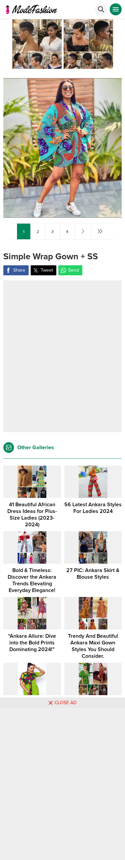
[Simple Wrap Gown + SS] (62, 215)
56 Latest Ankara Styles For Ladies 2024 (93, 508)
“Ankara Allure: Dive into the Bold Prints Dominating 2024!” (32, 643)
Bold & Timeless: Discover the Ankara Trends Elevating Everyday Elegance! (32, 580)
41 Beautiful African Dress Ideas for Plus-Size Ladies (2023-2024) (32, 514)
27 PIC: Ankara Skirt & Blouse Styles (92, 573)
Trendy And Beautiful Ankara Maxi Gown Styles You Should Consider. (93, 646)
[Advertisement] (62, 356)
